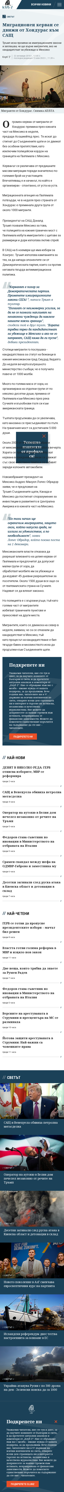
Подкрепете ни (23, 736)
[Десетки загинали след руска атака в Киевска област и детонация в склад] (32, 1209)
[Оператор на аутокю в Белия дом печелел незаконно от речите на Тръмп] (32, 1153)
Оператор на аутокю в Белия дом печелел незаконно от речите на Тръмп (28, 1178)
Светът (10, 17)
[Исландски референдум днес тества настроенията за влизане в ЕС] (32, 1312)
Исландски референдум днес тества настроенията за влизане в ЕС (30, 1336)
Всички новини (41, 4)
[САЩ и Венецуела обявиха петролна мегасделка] (32, 1101)
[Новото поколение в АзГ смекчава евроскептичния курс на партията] (32, 1260)
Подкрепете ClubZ (22, 1484)
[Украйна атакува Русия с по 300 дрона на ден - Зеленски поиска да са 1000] (32, 1364)
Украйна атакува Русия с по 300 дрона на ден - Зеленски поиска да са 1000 (32, 1388)
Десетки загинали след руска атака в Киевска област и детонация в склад (31, 1232)
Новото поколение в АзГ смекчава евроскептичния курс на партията (29, 1284)
